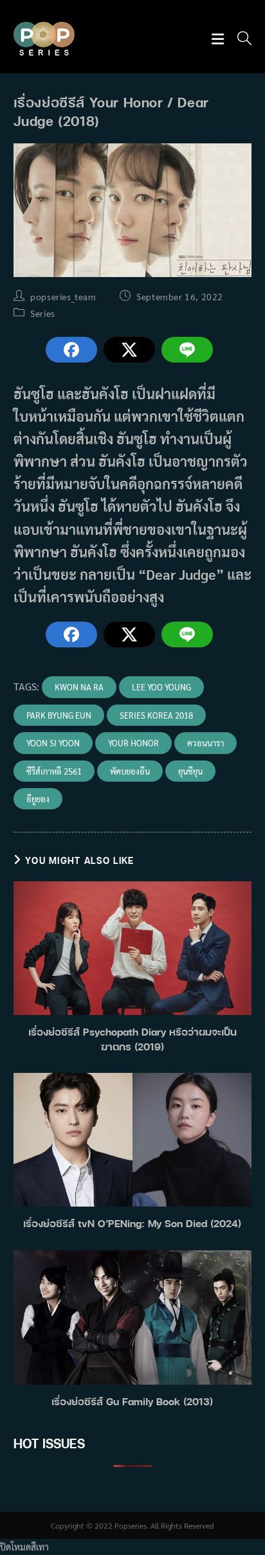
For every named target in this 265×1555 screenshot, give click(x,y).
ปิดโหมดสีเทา (24, 1546)
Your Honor (133, 742)
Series (42, 313)
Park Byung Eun (58, 715)
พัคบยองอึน (130, 771)
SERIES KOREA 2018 (156, 715)
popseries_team (63, 296)
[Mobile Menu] (220, 39)
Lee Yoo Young (161, 686)
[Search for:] (240, 39)
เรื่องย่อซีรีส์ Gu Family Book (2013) (132, 1401)
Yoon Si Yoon (53, 742)
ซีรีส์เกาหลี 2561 (54, 771)
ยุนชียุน (190, 771)
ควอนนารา (205, 742)
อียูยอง (38, 798)
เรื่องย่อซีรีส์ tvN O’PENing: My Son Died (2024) (132, 1223)
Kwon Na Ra (79, 686)
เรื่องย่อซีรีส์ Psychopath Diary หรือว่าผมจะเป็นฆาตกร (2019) (132, 1039)
